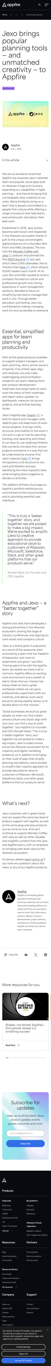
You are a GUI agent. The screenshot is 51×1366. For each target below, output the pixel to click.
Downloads (6, 1274)
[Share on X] (36, 955)
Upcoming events (9, 1256)
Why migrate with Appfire (37, 1235)
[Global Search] (39, 4)
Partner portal (32, 1260)
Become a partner (34, 1256)
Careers (5, 1313)
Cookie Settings (23, 1347)
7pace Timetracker (9, 1226)
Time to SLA (7, 1210)
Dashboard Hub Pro (10, 1218)
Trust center (7, 1260)
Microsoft (30, 1210)
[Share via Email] (26, 955)
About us (5, 1304)
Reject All (23, 1354)
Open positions (8, 1317)
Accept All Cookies (23, 1361)
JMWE (5, 1214)
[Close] (48, 1330)
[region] (25, 1346)
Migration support (34, 1231)
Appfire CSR (7, 1308)
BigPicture (6, 1206)
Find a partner (32, 1252)
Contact (30, 1304)
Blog (4, 1252)
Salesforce (31, 1214)
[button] (47, 5)
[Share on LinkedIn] (45, 955)
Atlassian (30, 1206)
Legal (4, 1321)
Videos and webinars (10, 1278)
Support (30, 1313)
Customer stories (9, 1282)
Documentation (33, 1308)
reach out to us (33, 860)
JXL (3, 1222)
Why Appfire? (7, 1325)
